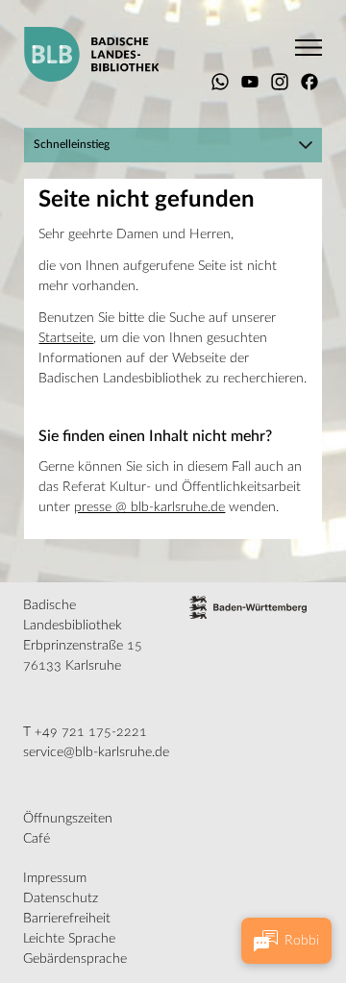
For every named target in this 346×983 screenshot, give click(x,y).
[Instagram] (279, 81)
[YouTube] (249, 81)
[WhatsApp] (220, 81)
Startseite (65, 338)
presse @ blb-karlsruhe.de (149, 507)
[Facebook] (309, 81)
